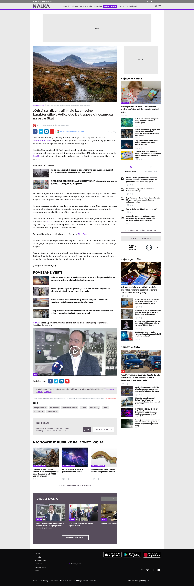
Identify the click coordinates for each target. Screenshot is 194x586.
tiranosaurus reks (70, 408)
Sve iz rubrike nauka (75, 538)
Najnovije (131, 78)
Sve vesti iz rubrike (75, 486)
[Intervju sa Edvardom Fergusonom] (115, 512)
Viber (39, 392)
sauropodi (54, 408)
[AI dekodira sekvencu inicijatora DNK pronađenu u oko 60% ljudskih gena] (127, 122)
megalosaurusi (40, 408)
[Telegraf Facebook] (147, 1)
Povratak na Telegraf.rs (43, 1)
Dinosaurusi (52, 411)
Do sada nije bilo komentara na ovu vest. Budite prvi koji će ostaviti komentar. (52, 430)
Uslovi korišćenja (110, 398)
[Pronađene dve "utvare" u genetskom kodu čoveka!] (75, 457)
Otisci (105, 408)
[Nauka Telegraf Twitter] (151, 1)
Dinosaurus (39, 411)
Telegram (47, 392)
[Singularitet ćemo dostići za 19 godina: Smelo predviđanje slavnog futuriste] (127, 144)
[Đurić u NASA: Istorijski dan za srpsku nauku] (83, 512)
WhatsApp (109, 389)
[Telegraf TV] (159, 1)
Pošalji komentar (104, 430)
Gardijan (37, 156)
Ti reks (83, 408)
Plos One (82, 234)
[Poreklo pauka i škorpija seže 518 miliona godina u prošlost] (104, 457)
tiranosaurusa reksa (42, 140)
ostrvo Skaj (94, 408)
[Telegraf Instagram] (155, 1)
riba (48, 221)
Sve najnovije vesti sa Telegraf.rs (141, 230)
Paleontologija (38, 105)
